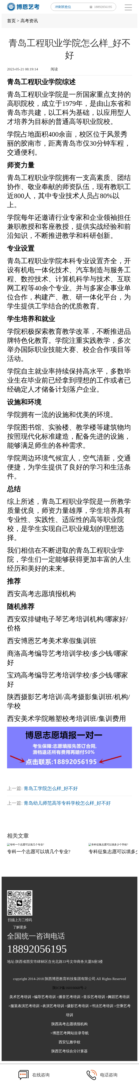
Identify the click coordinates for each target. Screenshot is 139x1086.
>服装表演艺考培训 (24, 1006)
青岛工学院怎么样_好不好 (51, 788)
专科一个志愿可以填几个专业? (38, 851)
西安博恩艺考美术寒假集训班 (51, 641)
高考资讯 (29, 20)
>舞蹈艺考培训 (118, 997)
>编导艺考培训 (44, 997)
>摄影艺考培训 (77, 1006)
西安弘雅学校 (69, 1042)
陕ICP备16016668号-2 (69, 988)
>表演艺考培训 (52, 1006)
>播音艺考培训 (68, 997)
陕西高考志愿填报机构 (69, 1024)
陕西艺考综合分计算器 (69, 1051)
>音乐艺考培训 (93, 997)
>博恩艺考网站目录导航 (69, 1033)
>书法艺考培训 (101, 1006)
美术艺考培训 (20, 997)
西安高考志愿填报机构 (41, 594)
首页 (11, 20)
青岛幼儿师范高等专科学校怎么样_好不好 (67, 803)
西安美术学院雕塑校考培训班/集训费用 (66, 718)
